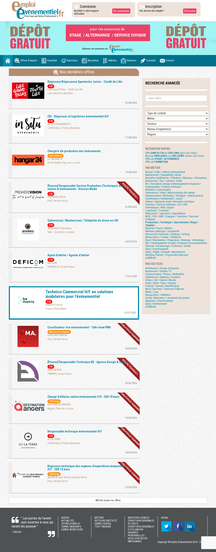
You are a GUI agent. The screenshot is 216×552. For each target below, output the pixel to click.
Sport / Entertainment (156, 303)
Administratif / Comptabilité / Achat (163, 174)
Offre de (162, 158)
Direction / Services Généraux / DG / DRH (166, 204)
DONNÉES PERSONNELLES (136, 534)
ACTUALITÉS (67, 520)
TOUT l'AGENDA (102, 526)
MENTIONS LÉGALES (138, 517)
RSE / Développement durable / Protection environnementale (176, 243)
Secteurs (131, 60)
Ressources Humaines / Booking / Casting (167, 234)
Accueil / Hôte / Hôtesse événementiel (165, 172)
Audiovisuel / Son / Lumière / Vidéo (163, 180)
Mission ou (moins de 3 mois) (174, 155)
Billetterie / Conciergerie (158, 189)
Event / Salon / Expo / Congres (160, 283)
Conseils (151, 60)
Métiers (112, 60)
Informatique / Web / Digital (159, 207)
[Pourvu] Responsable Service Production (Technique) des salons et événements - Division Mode (85, 187)
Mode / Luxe (151, 291)
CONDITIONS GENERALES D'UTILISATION (141, 528)
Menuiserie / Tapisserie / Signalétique (165, 213)
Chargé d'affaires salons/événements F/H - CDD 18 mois (83, 396)
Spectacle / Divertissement (159, 300)
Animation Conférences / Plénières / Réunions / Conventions (176, 177)
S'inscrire (189, 11)
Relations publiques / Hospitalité (162, 231)
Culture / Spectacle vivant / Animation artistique (169, 201)
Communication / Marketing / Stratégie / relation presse (174, 195)
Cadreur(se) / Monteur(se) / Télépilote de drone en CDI (82, 220)
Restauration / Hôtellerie (157, 294)
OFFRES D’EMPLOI (70, 523)
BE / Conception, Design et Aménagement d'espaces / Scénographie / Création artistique (173, 185)
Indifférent (150, 257)
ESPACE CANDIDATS (71, 526)
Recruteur (72, 60)
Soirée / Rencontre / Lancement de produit (167, 297)
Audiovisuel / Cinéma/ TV (158, 271)
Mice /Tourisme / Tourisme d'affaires (164, 289)
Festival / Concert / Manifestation (162, 286)
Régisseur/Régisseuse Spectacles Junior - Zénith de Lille (84, 81)
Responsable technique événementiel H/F (74, 431)
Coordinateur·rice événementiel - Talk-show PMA (79, 327)
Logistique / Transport (157, 210)
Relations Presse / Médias (159, 228)
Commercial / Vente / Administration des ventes (170, 192)
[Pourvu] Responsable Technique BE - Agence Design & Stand (87, 362)
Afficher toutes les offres (108, 500)
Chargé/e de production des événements (74, 151)
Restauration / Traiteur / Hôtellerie (163, 237)
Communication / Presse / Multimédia (164, 274)
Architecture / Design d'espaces (162, 268)
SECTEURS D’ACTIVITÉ (105, 520)
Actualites (93, 60)
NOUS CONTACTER (137, 538)
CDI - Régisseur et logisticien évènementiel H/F (78, 116)
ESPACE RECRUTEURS (72, 529)
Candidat (51, 60)
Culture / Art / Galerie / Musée (160, 280)
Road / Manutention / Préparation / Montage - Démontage (174, 240)
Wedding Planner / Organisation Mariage (166, 254)
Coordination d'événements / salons (164, 198)
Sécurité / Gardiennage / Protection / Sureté (167, 246)
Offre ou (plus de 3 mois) (171, 152)
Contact (169, 60)
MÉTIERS (99, 517)
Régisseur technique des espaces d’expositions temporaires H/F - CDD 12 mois (86, 467)
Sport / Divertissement (156, 249)
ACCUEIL (65, 517)
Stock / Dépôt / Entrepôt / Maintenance (165, 252)
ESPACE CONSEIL (103, 523)
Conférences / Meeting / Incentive (162, 277)
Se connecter (121, 11)
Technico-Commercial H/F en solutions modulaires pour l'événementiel (79, 294)
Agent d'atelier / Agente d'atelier (68, 255)
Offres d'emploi (28, 60)
